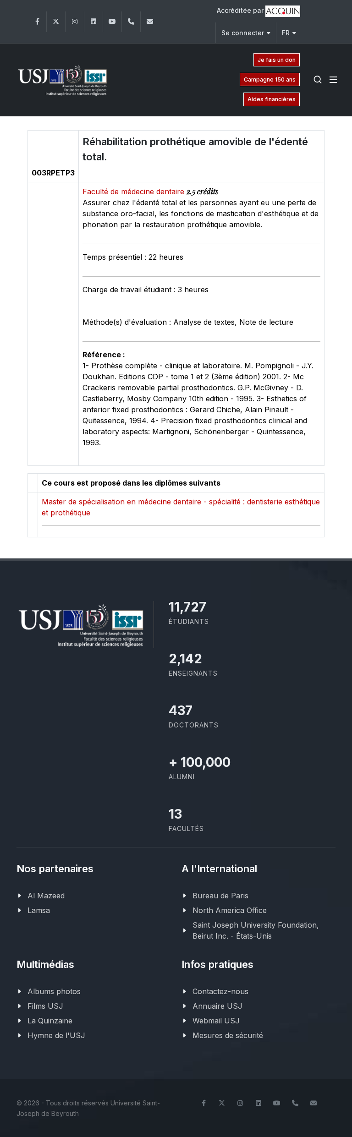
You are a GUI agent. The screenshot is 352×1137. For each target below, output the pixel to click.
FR (286, 33)
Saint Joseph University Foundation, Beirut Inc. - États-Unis (255, 930)
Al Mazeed (46, 895)
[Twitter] (56, 21)
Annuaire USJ (217, 1006)
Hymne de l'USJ (56, 1035)
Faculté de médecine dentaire (134, 191)
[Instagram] (75, 21)
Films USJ (45, 1006)
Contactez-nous (220, 991)
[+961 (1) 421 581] (131, 21)
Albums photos (54, 991)
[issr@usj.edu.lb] (150, 21)
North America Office (229, 910)
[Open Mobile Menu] (333, 79)
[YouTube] (112, 21)
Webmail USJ (216, 1020)
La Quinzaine (50, 1020)
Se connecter (242, 33)
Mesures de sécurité (227, 1035)
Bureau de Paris (220, 895)
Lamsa (39, 910)
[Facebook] (37, 21)
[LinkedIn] (93, 21)
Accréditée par (241, 10)
